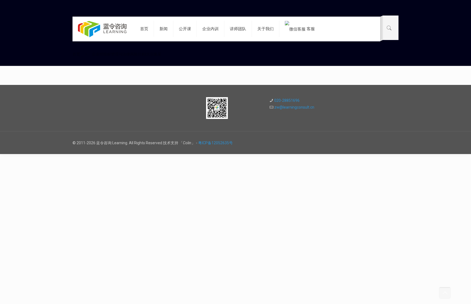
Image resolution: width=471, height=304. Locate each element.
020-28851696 (287, 100)
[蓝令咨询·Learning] (102, 29)
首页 (76, 54)
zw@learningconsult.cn (294, 107)
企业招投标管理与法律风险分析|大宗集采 (126, 54)
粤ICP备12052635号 (215, 143)
